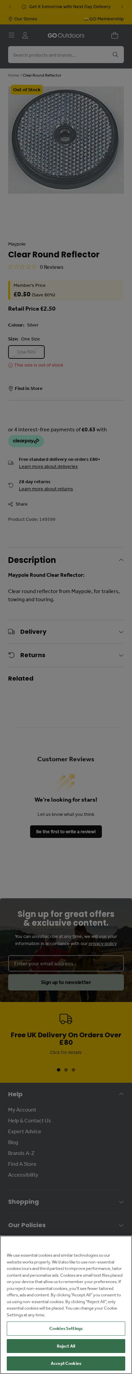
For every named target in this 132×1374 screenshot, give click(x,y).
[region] (66, 1305)
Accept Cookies (66, 1363)
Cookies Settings (66, 1328)
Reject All (66, 1346)
